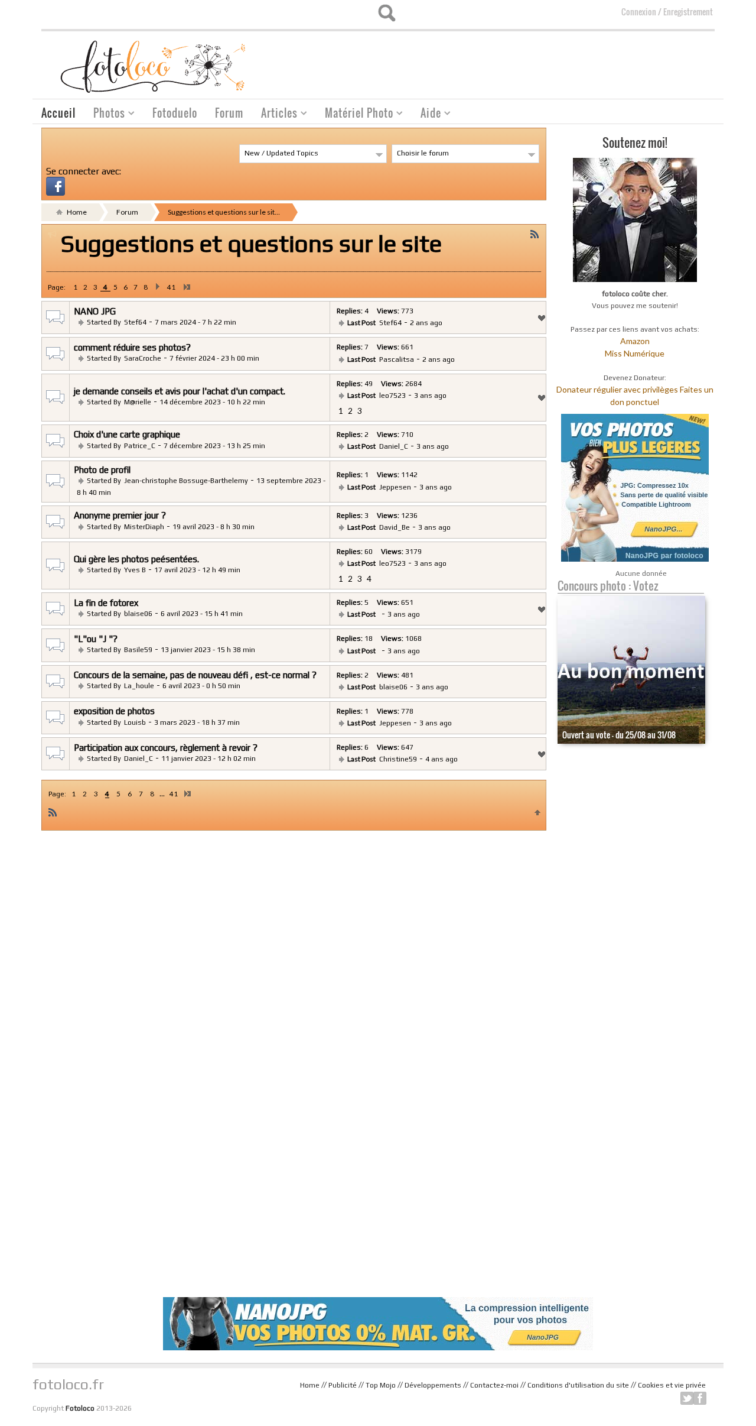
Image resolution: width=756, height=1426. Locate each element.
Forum (229, 113)
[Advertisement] (500, 60)
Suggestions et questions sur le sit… (224, 212)
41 (171, 287)
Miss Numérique (634, 353)
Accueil (58, 113)
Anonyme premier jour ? (120, 515)
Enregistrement (688, 11)
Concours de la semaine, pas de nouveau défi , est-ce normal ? (195, 674)
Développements (433, 1385)
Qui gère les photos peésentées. (136, 559)
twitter (686, 1398)
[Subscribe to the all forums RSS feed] (52, 812)
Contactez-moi (494, 1385)
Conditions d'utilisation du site (578, 1385)
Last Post (361, 322)
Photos (104, 114)
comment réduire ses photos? (132, 347)
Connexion (638, 11)
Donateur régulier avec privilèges (617, 389)
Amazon (635, 341)
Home (76, 212)
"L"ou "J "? (96, 638)
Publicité (342, 1385)
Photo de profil (102, 469)
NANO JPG (95, 311)
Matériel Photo (354, 114)
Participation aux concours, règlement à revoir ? (166, 747)
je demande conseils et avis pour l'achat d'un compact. (179, 391)
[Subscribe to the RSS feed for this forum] (534, 233)
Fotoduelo (174, 113)
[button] (55, 185)
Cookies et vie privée (672, 1385)
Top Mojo (381, 1385)
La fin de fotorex (106, 602)
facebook (699, 1398)
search (386, 13)
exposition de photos (114, 710)
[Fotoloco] (154, 66)
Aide (426, 114)
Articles (275, 114)
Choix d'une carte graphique (127, 434)
